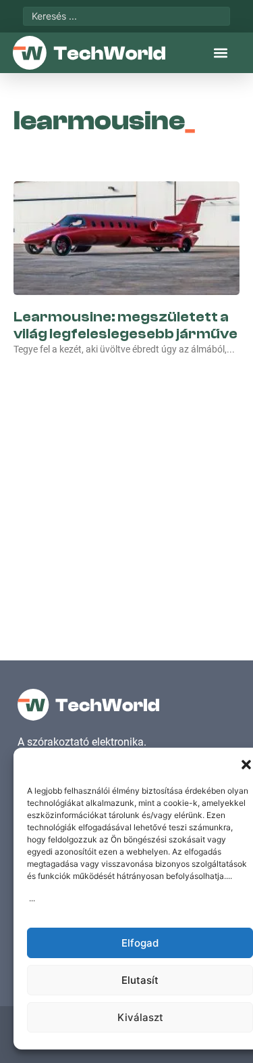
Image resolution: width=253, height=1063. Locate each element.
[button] (246, 764)
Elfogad (140, 942)
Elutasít (140, 980)
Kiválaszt (140, 1017)
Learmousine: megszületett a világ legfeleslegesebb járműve (125, 325)
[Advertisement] (126, 493)
